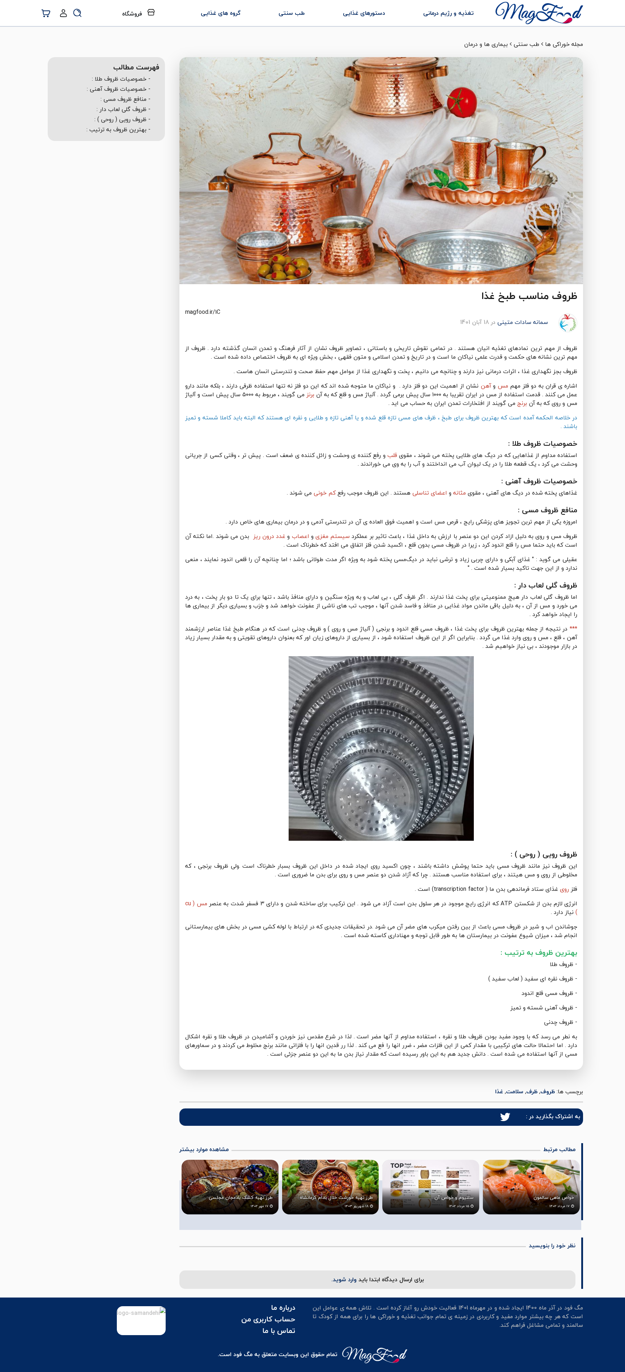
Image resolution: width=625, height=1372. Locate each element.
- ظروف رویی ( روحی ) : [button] (122, 119)
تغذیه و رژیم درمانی (448, 13)
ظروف (547, 1091)
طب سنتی (292, 13)
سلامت (514, 1091)
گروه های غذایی (221, 13)
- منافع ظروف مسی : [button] (125, 99)
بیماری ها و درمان (486, 44)
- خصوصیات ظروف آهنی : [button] (118, 89)
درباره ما (283, 1307)
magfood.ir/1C (202, 312)
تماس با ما (278, 1330)
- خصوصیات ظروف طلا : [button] (121, 78)
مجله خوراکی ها (564, 44)
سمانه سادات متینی (522, 322)
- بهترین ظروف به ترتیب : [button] (118, 129)
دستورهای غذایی (364, 13)
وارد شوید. (344, 1279)
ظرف (531, 1091)
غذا (499, 1091)
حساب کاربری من (268, 1319)
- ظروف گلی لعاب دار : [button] (123, 109)
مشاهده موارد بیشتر (204, 1149)
